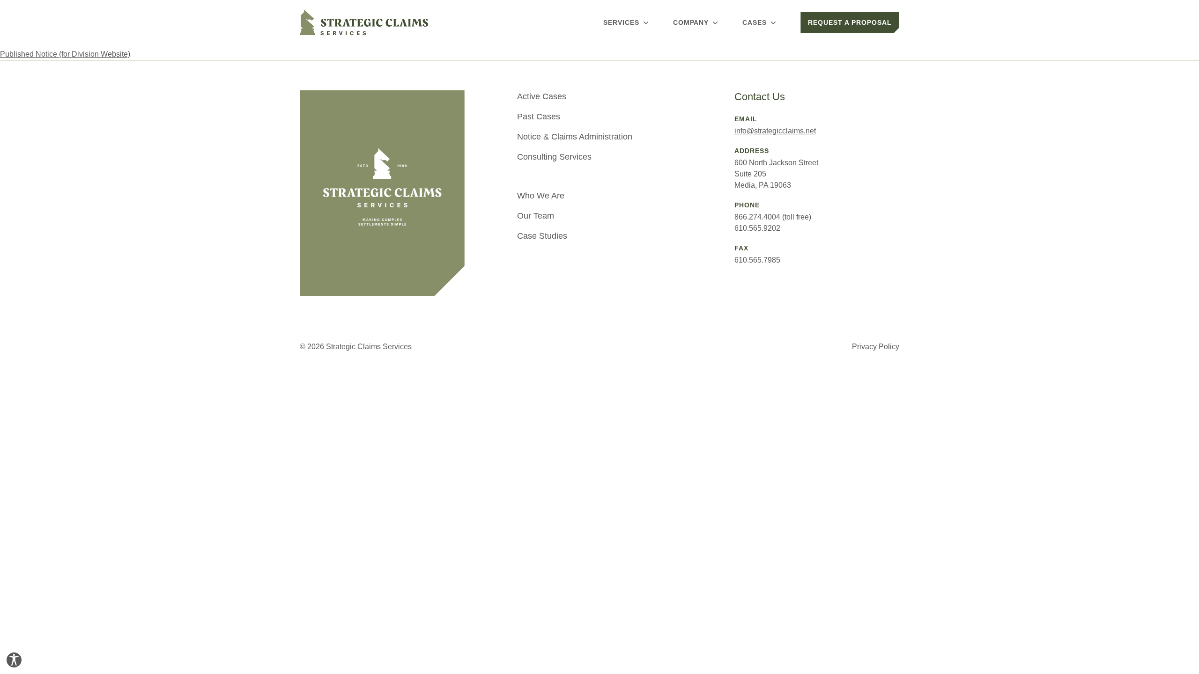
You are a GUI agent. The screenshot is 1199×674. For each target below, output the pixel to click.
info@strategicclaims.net (775, 131)
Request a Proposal (850, 22)
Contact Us (759, 97)
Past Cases (538, 116)
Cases (754, 22)
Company (691, 22)
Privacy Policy (875, 347)
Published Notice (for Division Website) (65, 54)
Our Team (535, 215)
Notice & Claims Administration (574, 136)
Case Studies (542, 236)
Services (621, 22)
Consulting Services (554, 156)
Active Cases (541, 96)
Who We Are (540, 195)
